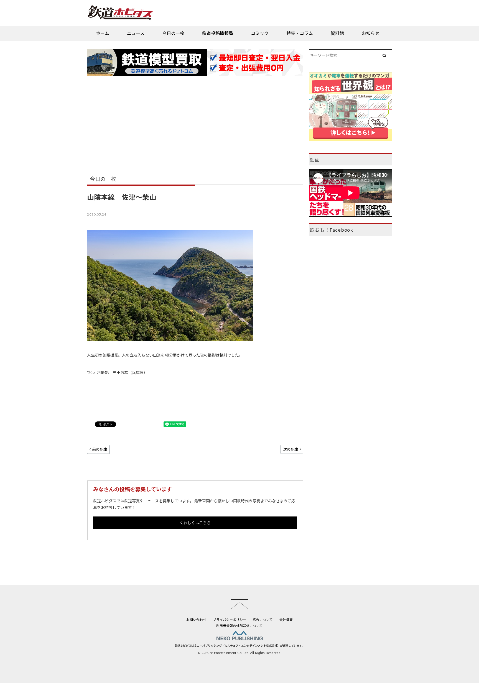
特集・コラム (299, 33)
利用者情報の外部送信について (239, 625)
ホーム (102, 33)
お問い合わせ (196, 619)
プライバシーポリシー (229, 619)
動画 (315, 159)
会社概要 (286, 619)
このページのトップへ (239, 604)
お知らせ (370, 33)
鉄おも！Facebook (331, 229)
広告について (263, 619)
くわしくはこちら (195, 522)
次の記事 (291, 449)
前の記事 (100, 449)
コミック (260, 33)
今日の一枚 (173, 33)
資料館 (337, 33)
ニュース (135, 33)
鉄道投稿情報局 (217, 33)
